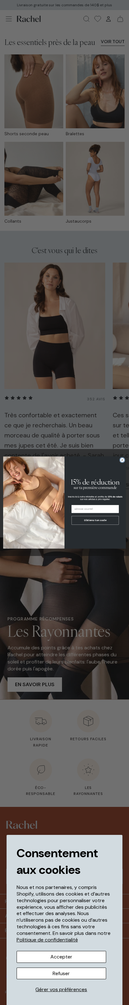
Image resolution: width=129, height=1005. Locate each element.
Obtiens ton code (95, 520)
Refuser (61, 973)
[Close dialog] (122, 460)
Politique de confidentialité (47, 939)
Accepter (61, 956)
